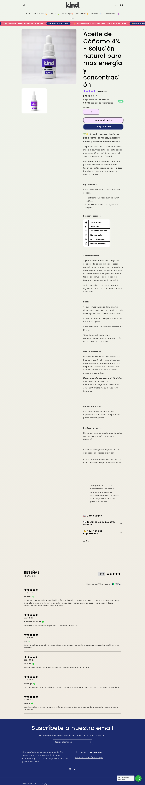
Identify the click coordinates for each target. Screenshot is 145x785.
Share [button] (88, 541)
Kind (29, 784)
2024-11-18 (28, 638)
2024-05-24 (29, 660)
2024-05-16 (29, 680)
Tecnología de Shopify (39, 784)
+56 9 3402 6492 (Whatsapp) (89, 757)
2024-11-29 (28, 618)
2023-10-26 (29, 699)
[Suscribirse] (90, 742)
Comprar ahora (103, 127)
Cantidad (87, 107)
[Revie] (116, 584)
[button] (24, 5)
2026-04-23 (29, 593)
